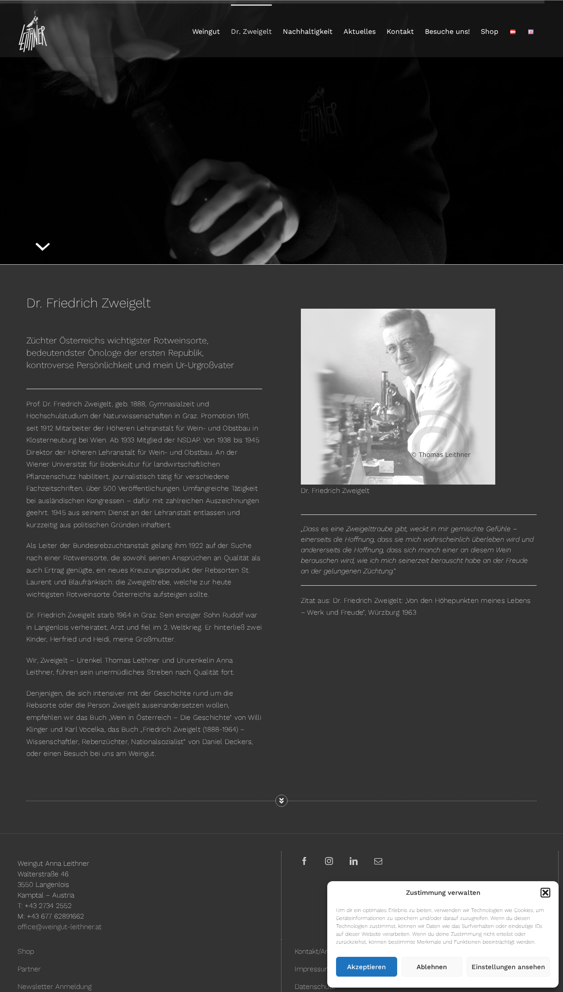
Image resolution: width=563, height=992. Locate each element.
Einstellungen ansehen (508, 967)
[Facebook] (304, 861)
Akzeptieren (366, 967)
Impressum (313, 969)
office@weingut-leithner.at (60, 927)
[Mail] (378, 861)
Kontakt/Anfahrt (319, 951)
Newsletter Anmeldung (54, 986)
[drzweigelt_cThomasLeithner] (398, 397)
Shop (26, 951)
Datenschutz (315, 986)
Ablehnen (432, 967)
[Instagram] (329, 861)
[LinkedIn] (353, 861)
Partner (29, 969)
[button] (545, 892)
